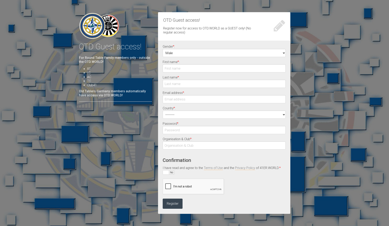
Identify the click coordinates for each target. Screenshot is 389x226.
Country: (169, 108)
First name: (171, 62)
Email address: (174, 93)
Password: (171, 124)
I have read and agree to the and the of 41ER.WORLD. (222, 168)
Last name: (171, 77)
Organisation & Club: (177, 139)
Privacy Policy (245, 168)
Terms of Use (213, 168)
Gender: (169, 46)
